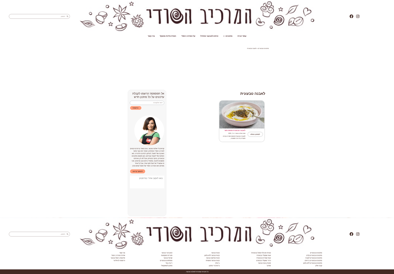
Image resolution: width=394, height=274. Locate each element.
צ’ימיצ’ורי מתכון (214, 266)
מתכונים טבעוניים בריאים (313, 260)
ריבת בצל (169, 263)
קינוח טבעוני (215, 253)
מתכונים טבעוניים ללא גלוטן (312, 263)
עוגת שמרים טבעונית (264, 258)
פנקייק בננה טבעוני (264, 263)
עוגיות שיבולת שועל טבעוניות (261, 253)
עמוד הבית (242, 36)
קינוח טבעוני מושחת (213, 260)
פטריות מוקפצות (166, 255)
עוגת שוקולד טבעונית (264, 255)
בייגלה (217, 263)
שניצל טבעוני (168, 258)
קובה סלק (318, 266)
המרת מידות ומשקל (168, 36)
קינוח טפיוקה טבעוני (213, 258)
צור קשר (122, 253)
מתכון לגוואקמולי (166, 266)
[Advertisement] (207, 66)
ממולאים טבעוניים (166, 260)
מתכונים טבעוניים (263, 48)
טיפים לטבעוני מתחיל (209, 36)
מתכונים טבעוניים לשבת (313, 258)
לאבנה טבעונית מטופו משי (234, 130)
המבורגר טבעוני (166, 253)
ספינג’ (269, 266)
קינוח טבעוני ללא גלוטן (212, 255)
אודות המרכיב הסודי (118, 255)
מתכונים (229, 36)
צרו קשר (151, 36)
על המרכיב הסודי (188, 36)
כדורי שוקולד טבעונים (263, 260)
